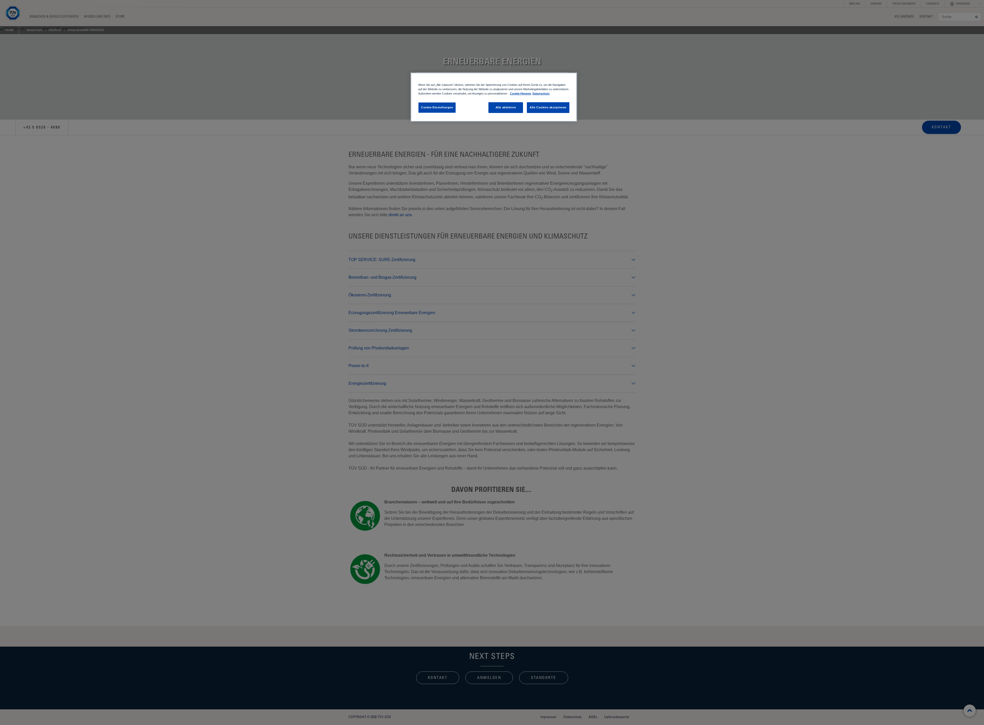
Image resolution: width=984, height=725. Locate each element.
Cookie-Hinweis (520, 93)
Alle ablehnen (506, 107)
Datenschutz (541, 93)
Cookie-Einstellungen (437, 107)
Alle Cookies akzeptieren (548, 107)
